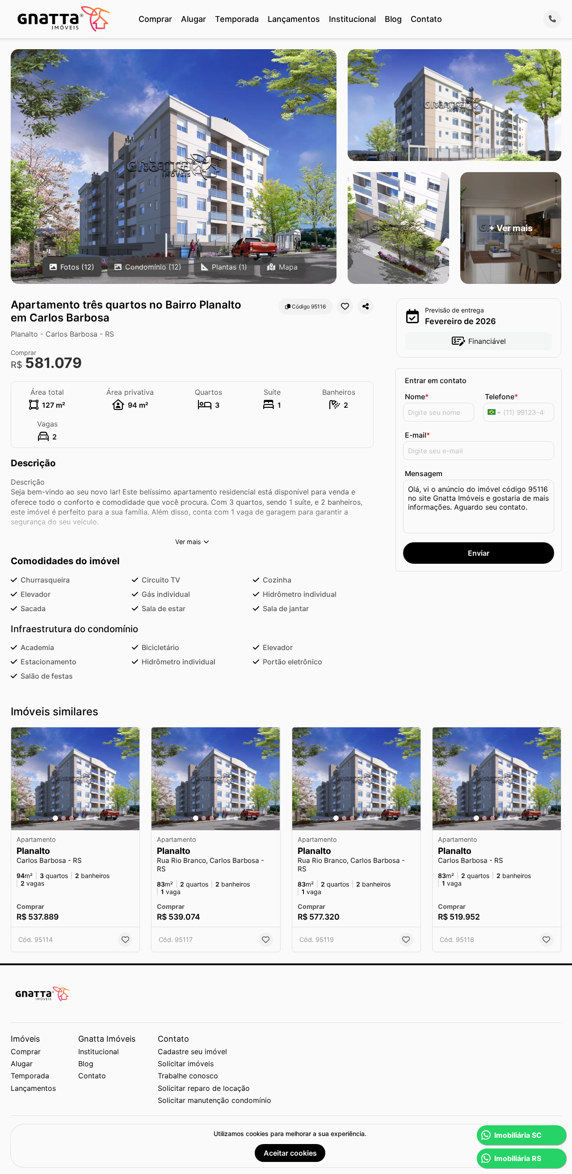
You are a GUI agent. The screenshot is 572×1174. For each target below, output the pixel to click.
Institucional (352, 19)
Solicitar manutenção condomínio (214, 1100)
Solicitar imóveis (186, 1063)
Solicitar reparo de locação (204, 1088)
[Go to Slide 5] (87, 818)
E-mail (417, 435)
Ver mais (188, 541)
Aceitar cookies (290, 1153)
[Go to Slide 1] (55, 818)
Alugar (193, 19)
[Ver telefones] (552, 19)
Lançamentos (294, 19)
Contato (426, 19)
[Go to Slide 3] (71, 818)
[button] (75, 778)
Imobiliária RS (517, 1158)
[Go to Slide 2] (63, 818)
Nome (417, 396)
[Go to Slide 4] (79, 818)
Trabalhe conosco (188, 1075)
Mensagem (423, 473)
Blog (393, 19)
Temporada (237, 19)
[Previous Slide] (20, 778)
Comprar (155, 19)
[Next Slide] (130, 778)
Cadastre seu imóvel (192, 1051)
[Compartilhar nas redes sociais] (366, 306)
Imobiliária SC (518, 1135)
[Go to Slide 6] (95, 818)
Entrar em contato (436, 380)
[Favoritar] (345, 306)
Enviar (478, 553)
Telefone (501, 396)
